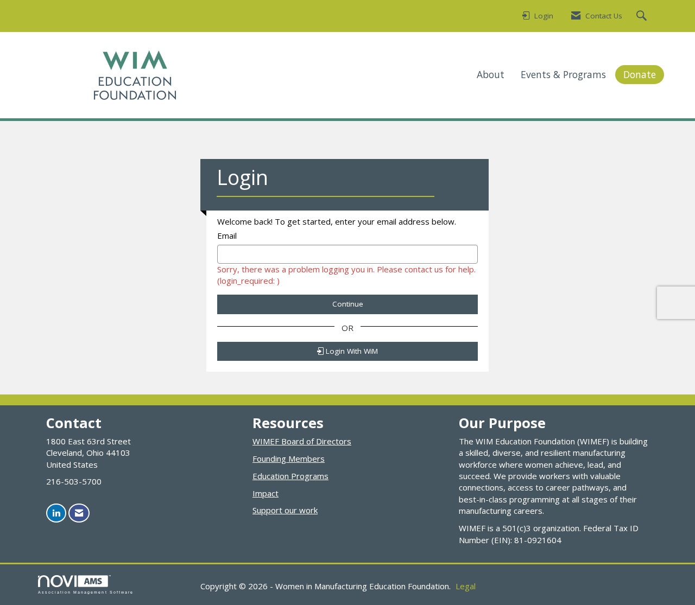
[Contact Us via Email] (79, 513)
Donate (639, 74)
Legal (466, 586)
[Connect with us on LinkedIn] (56, 513)
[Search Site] (642, 16)
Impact (265, 493)
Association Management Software (86, 592)
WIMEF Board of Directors (301, 441)
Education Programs (290, 475)
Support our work (285, 510)
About (490, 74)
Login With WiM (351, 351)
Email (227, 235)
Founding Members (288, 458)
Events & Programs (563, 74)
